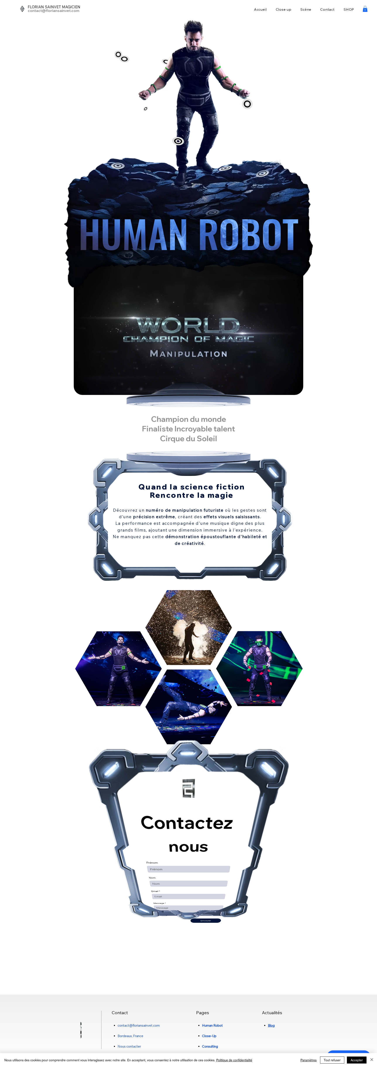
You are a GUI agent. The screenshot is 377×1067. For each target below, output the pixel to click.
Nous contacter (129, 1046)
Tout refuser (332, 1060)
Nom (152, 878)
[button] (365, 9)
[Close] (371, 1060)
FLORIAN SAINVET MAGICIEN (54, 7)
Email (155, 891)
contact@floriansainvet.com (53, 10)
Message (159, 903)
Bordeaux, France (130, 1036)
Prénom (152, 862)
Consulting (210, 1046)
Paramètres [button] (308, 1060)
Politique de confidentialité (234, 1060)
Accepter (357, 1060)
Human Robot (212, 1025)
